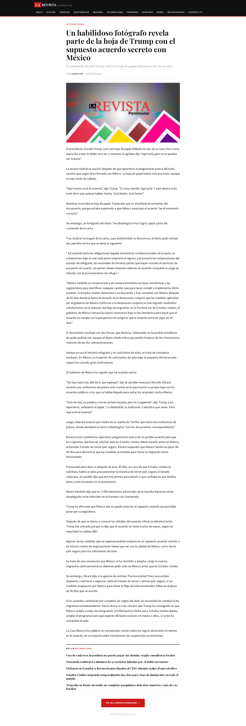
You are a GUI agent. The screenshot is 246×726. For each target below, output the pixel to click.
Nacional (98, 12)
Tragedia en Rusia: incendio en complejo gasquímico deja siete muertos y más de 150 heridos (122, 687)
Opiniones (147, 12)
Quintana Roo (81, 12)
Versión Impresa (176, 12)
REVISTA (53, 5)
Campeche (64, 12)
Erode (160, 12)
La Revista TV (195, 12)
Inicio (39, 12)
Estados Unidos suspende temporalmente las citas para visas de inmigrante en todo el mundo (122, 676)
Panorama (132, 12)
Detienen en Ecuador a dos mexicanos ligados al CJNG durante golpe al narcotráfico (121, 668)
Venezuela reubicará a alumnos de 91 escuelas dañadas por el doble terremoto (117, 662)
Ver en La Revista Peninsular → (123, 703)
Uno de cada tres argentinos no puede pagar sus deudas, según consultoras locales (120, 655)
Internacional (115, 12)
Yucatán (50, 12)
